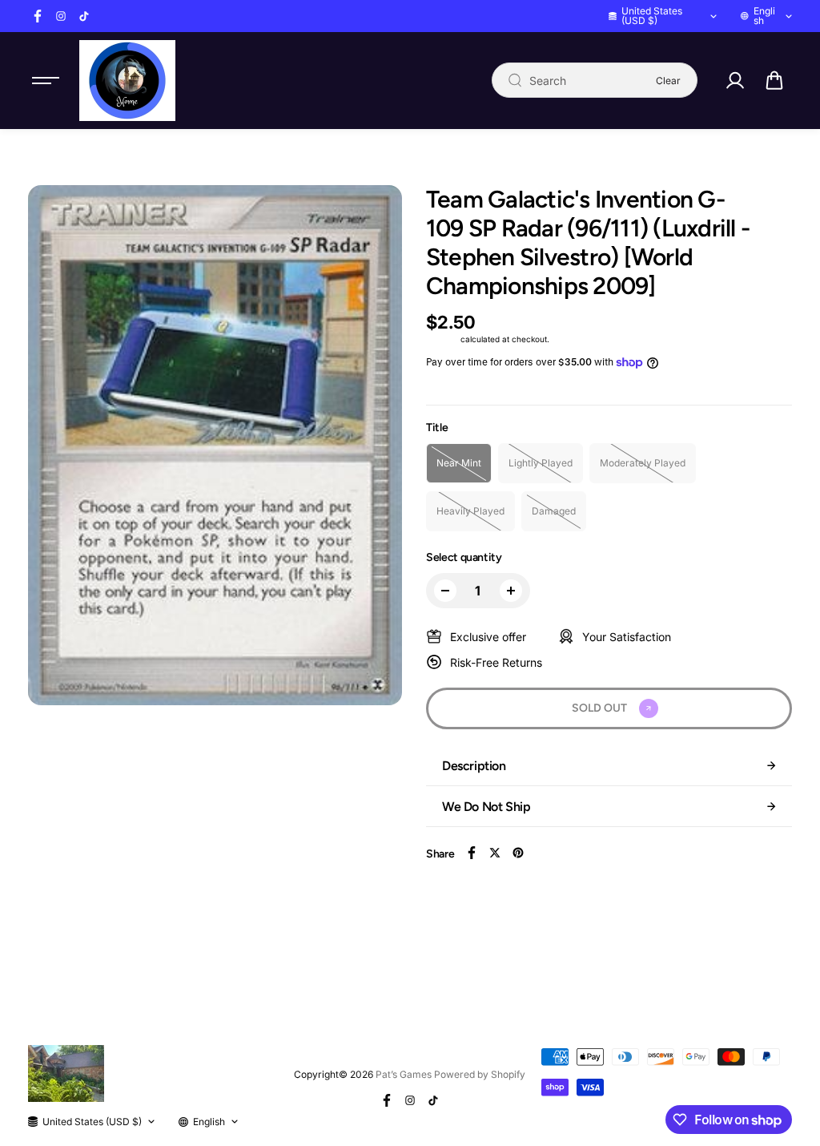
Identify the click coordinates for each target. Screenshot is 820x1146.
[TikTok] (84, 16)
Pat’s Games (404, 1074)
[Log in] (735, 80)
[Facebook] (37, 16)
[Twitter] (494, 852)
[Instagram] (60, 16)
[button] (774, 80)
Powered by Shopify (479, 1074)
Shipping (442, 339)
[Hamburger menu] (45, 80)
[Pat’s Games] (127, 80)
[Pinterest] (518, 852)
